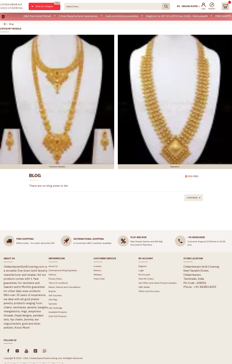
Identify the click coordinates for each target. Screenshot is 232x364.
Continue (192, 197)
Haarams (174, 166)
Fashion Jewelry (57, 166)
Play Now (147, 244)
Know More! (22, 327)
